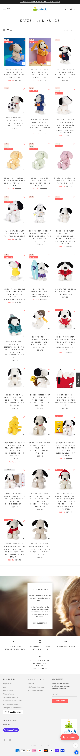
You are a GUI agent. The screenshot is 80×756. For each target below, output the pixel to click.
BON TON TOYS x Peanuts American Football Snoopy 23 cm (40, 126)
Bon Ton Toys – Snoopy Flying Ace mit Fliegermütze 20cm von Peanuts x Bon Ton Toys (40, 342)
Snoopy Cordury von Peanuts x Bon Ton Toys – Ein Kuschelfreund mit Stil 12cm (40, 448)
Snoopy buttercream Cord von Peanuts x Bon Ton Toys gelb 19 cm (14, 182)
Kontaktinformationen (11, 704)
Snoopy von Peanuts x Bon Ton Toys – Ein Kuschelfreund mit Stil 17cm (40, 550)
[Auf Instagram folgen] (10, 740)
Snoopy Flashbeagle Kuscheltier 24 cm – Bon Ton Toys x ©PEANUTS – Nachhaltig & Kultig (14, 294)
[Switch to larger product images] (4, 30)
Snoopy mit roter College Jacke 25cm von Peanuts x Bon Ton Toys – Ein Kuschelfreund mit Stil (65, 343)
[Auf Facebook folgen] (4, 740)
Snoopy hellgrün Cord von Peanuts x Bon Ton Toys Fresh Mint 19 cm (40, 182)
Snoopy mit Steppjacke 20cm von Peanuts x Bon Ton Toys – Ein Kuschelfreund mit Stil (14, 351)
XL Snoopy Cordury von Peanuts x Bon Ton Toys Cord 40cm (14, 233)
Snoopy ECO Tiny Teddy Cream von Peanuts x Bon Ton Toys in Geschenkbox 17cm (65, 400)
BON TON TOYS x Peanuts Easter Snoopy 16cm (40, 74)
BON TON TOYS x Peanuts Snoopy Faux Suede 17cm (15, 74)
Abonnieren (60, 701)
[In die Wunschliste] (23, 40)
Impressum (7, 684)
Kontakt (31, 684)
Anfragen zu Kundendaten (12, 708)
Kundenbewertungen (36, 691)
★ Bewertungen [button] (78, 380)
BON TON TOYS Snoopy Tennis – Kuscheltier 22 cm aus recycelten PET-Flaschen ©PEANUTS (40, 236)
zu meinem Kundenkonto (12, 701)
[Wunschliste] (8, 9)
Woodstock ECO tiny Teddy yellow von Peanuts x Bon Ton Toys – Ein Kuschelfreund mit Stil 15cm (14, 449)
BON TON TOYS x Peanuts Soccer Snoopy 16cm (15, 123)
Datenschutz (8, 691)
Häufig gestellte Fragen (36, 687)
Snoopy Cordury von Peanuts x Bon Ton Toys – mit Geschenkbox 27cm (15, 500)
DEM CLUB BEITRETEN (40, 623)
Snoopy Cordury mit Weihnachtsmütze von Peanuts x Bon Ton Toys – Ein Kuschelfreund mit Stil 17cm (65, 502)
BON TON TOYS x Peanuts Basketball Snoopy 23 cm (65, 74)
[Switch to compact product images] (11, 30)
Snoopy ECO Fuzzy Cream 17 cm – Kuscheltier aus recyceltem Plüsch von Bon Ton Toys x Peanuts (65, 237)
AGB (4, 687)
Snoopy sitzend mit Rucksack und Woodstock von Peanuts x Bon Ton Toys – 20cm (40, 400)
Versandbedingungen (11, 697)
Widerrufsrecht (8, 694)
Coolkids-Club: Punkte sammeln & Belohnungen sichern (40, 2)
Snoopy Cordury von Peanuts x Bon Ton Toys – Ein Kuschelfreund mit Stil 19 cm (40, 501)
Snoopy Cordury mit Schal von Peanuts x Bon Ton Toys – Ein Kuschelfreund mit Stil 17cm (14, 552)
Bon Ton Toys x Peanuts (14, 69)
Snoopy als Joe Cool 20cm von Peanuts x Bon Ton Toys (65, 291)
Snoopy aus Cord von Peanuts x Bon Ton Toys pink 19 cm (65, 180)
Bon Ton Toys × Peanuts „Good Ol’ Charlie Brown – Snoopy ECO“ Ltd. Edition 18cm (65, 127)
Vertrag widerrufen (13, 712)
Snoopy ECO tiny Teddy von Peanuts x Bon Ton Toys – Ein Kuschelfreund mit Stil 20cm (14, 400)
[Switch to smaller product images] (8, 30)
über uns (6, 725)
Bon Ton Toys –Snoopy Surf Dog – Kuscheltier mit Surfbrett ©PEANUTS (40, 293)
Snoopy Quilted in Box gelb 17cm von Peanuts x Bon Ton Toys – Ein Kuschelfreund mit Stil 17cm (65, 449)
